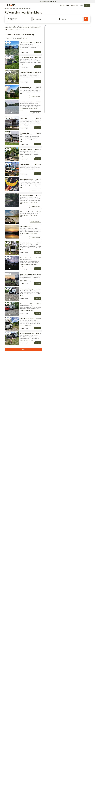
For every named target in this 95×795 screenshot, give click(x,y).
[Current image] (9, 53)
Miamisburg (21, 8)
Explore (6, 8)
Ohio (17, 8)
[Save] (6, 42)
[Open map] (67, 69)
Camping (26, 8)
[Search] (86, 19)
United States (12, 8)
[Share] (9, 42)
